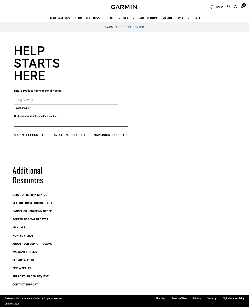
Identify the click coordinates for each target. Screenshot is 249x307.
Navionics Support (109, 135)
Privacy (197, 298)
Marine (168, 18)
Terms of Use (179, 298)
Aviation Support (68, 135)
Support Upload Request (30, 276)
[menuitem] (217, 7)
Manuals (18, 227)
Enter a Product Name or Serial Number (38, 90)
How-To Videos (22, 235)
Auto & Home (148, 18)
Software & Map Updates (30, 219)
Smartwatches (59, 18)
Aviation (183, 18)
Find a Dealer (21, 268)
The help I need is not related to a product (35, 116)
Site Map (160, 298)
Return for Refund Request (32, 203)
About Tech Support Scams (32, 243)
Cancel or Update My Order (32, 211)
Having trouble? (22, 108)
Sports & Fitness (87, 18)
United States (12, 303)
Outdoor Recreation (119, 18)
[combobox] (66, 100)
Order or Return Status (29, 194)
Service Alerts (23, 260)
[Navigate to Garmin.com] (124, 7)
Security (211, 298)
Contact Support (25, 284)
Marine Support (27, 135)
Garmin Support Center (124, 27)
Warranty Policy (24, 251)
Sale (198, 18)
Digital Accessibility (233, 298)
